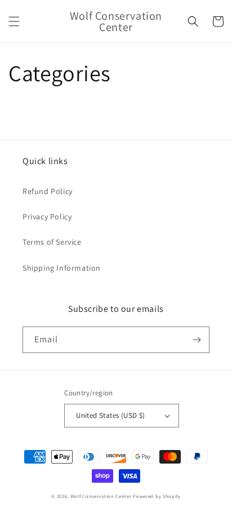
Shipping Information (62, 268)
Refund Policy (48, 191)
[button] (14, 21)
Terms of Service (52, 242)
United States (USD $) (110, 415)
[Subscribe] (196, 340)
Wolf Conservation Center (101, 496)
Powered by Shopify (157, 496)
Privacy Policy (47, 216)
